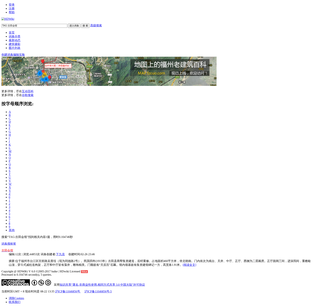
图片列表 (14, 47)
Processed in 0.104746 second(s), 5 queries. (26, 274)
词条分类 (14, 36)
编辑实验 (19, 54)
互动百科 (28, 91)
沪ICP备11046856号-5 (98, 291)
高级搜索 (96, 25)
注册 (12, 8)
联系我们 (14, 302)
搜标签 (11, 243)
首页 (12, 32)
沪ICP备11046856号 (68, 291)
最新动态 (14, 40)
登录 (12, 4)
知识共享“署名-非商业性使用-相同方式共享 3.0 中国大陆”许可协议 (102, 284)
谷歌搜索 (28, 95)
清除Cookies (16, 298)
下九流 (60, 254)
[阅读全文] (189, 264)
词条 (4, 243)
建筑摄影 (14, 44)
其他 (12, 230)
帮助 (12, 12)
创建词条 (7, 54)
